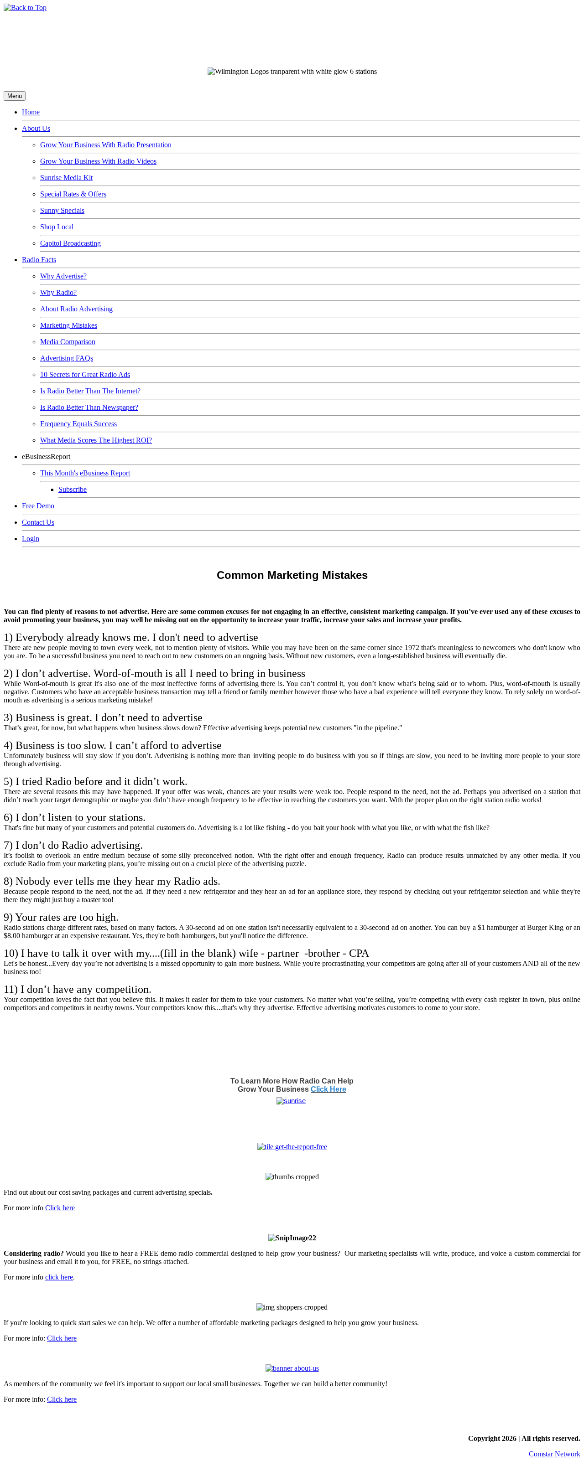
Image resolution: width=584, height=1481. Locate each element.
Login (30, 538)
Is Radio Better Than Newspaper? (89, 407)
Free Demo (38, 506)
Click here (60, 1208)
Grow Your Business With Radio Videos (98, 161)
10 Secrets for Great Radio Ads (85, 374)
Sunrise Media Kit (66, 177)
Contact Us (38, 522)
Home (31, 112)
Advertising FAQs (66, 358)
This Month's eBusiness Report (85, 473)
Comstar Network (554, 1454)
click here (59, 1277)
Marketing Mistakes (68, 325)
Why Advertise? (63, 276)
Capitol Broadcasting (70, 243)
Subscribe (72, 489)
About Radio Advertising (76, 309)
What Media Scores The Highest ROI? (96, 440)
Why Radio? (58, 292)
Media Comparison (67, 342)
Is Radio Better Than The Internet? (90, 391)
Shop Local (56, 227)
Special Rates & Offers (73, 194)
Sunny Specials (62, 210)
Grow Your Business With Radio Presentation (106, 145)
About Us (36, 128)
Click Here (328, 1089)
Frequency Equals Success (78, 424)
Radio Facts (39, 259)
